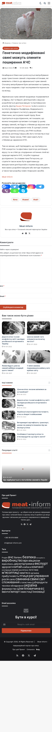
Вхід (38, 649)
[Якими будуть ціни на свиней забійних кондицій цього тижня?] (13, 356)
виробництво (12, 560)
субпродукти (39, 582)
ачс (16, 199)
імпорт (15, 591)
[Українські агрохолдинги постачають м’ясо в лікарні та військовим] (8, 415)
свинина (22, 579)
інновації (39, 591)
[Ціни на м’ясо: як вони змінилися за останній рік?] (8, 392)
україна (30, 585)
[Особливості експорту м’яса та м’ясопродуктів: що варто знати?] (8, 437)
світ (36, 199)
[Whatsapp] (14, 191)
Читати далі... (26, 520)
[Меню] (49, 4)
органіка (35, 573)
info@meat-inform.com (13, 543)
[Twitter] (14, 187)
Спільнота (30, 649)
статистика (26, 582)
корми (15, 570)
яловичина (32, 588)
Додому (7, 43)
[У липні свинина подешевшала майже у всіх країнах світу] (38, 356)
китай (17, 567)
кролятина (23, 570)
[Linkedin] (23, 187)
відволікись (8, 564)
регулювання (39, 576)
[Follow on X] (14, 68)
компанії (37, 567)
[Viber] (6, 191)
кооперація (6, 570)
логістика (33, 570)
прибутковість (10, 576)
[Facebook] (26, 233)
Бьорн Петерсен (23, 106)
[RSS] (21, 524)
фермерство (9, 588)
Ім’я (2, 286)
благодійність (40, 558)
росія (5, 579)
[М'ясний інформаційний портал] (11, 3)
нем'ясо (25, 572)
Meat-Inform (8, 68)
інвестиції (26, 591)
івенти (6, 591)
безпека (29, 557)
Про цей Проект (18, 649)
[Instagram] (31, 187)
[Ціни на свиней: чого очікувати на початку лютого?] (38, 328)
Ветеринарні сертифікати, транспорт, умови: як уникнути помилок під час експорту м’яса (33, 425)
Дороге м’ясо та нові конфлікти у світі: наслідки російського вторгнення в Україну (33, 402)
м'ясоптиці (10, 572)
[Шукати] (45, 4)
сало (12, 579)
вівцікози (34, 560)
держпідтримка (24, 563)
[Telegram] (40, 187)
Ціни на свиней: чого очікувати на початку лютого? (36, 339)
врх (25, 560)
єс (42, 588)
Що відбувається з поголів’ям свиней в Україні (25, 480)
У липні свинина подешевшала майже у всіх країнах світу (38, 368)
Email (3, 296)
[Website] (22, 233)
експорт (41, 563)
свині (26, 199)
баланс (18, 557)
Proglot (4, 558)
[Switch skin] (40, 4)
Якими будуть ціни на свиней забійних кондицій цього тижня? (12, 368)
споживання (11, 582)
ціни (20, 588)
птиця (23, 576)
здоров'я (7, 566)
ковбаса (26, 567)
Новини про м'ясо (19, 43)
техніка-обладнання (13, 585)
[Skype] (23, 191)
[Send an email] (15, 68)
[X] (29, 233)
